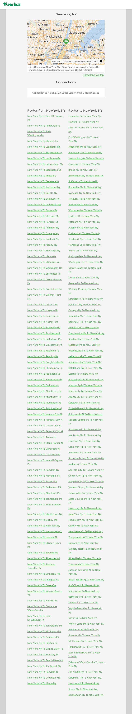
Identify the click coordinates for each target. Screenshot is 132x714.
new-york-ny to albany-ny (42, 245)
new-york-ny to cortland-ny (43, 239)
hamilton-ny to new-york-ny (84, 441)
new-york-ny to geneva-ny (42, 304)
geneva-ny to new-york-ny (83, 283)
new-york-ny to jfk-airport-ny (44, 666)
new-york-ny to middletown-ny (44, 514)
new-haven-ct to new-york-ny (85, 531)
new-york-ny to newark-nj (42, 537)
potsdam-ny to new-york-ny (84, 222)
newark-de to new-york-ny (83, 327)
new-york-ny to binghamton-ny (44, 152)
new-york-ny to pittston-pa (42, 643)
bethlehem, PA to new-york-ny (85, 368)
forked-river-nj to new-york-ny (86, 408)
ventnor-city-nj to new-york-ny (85, 487)
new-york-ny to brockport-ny (43, 250)
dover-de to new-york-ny (82, 618)
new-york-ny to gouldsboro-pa (44, 289)
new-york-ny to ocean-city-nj (44, 425)
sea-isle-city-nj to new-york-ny (86, 470)
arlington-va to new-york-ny (84, 591)
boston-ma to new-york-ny (83, 204)
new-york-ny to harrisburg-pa (44, 158)
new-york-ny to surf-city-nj (42, 654)
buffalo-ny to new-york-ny (83, 181)
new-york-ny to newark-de (42, 322)
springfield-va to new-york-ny (85, 256)
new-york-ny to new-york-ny (43, 525)
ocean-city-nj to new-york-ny (85, 475)
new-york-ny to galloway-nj (43, 385)
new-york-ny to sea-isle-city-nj (45, 431)
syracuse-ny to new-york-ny (84, 193)
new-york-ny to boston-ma (42, 210)
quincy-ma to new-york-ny (83, 525)
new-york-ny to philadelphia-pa (44, 368)
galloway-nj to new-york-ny (84, 402)
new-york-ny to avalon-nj (41, 437)
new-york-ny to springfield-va (44, 273)
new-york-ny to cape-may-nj (43, 454)
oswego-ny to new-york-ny (84, 310)
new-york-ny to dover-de (41, 585)
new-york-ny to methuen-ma (43, 216)
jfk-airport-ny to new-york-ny (85, 672)
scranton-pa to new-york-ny (84, 635)
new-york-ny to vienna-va (41, 256)
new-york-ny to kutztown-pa (43, 350)
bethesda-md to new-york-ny (84, 597)
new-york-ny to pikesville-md (43, 558)
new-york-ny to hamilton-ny (43, 470)
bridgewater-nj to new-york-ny (85, 537)
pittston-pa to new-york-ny (83, 629)
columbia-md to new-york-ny (84, 677)
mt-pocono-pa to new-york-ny (85, 641)
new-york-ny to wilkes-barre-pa (45, 649)
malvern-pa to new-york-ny (83, 122)
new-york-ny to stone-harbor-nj (45, 443)
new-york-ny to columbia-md (43, 677)
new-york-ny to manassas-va (43, 262)
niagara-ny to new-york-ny (83, 277)
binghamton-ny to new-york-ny (86, 175)
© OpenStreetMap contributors (85, 61)
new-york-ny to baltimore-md (43, 327)
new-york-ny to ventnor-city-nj (44, 414)
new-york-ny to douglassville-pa (45, 362)
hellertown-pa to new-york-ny (85, 356)
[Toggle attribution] (101, 61)
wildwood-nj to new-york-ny (84, 452)
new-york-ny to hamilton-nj (42, 672)
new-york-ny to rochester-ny (43, 187)
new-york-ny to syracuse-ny (43, 198)
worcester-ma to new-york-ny (85, 210)
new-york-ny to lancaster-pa (43, 146)
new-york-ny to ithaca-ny (41, 175)
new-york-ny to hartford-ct (42, 222)
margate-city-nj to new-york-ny (86, 481)
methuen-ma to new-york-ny (84, 198)
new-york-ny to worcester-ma (44, 204)
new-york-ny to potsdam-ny (43, 227)
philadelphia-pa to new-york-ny (86, 379)
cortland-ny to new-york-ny (84, 233)
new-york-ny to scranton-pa (43, 637)
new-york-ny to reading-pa (42, 356)
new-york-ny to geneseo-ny (43, 181)
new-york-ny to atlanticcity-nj (44, 391)
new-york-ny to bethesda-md (43, 574)
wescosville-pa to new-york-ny (85, 350)
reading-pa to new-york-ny (83, 339)
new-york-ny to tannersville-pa (44, 499)
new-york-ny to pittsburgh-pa (43, 125)
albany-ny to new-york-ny (83, 227)
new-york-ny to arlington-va (43, 579)
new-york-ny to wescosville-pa (44, 345)
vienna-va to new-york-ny (82, 250)
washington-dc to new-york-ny (85, 262)
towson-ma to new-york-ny (83, 564)
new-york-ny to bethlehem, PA (44, 487)
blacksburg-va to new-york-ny (85, 152)
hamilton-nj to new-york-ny (83, 683)
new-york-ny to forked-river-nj (44, 379)
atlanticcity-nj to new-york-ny (85, 385)
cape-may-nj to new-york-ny (84, 447)
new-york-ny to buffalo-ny (42, 193)
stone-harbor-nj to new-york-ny (86, 458)
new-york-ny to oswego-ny (43, 233)
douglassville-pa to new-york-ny (86, 333)
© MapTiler (66, 61)
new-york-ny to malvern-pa (42, 141)
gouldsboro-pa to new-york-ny (85, 299)
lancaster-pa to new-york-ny (84, 116)
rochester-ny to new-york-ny (84, 187)
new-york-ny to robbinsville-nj (44, 408)
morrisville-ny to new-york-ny (84, 435)
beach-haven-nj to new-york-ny (86, 579)
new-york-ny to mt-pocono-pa (44, 631)
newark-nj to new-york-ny (83, 543)
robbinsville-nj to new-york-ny (85, 414)
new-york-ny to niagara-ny (42, 310)
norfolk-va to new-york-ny (83, 602)
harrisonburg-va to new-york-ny (86, 158)
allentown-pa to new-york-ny (84, 362)
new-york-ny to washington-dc (44, 268)
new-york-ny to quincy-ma (42, 520)
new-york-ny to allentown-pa (43, 493)
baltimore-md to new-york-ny (84, 322)
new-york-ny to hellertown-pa (44, 339)
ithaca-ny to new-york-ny (82, 170)
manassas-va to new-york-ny (84, 245)
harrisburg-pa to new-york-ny (85, 508)
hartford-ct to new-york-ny (83, 216)
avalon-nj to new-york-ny (82, 464)
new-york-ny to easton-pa (42, 481)
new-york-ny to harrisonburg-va (45, 164)
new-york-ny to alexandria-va (43, 373)
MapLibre (56, 61)
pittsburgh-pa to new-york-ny (84, 146)
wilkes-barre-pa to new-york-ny (86, 623)
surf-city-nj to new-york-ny (83, 585)
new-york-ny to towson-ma (42, 552)
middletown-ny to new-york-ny (85, 520)
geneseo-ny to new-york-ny (84, 164)
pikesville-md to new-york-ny (84, 558)
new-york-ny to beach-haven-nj (45, 660)
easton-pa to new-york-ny (83, 373)
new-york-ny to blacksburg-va (44, 170)
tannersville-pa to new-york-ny (85, 493)
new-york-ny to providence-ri (43, 333)
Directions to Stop (93, 75)
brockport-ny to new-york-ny (84, 239)
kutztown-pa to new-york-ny (84, 345)
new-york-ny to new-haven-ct (44, 531)
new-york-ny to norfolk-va (42, 600)
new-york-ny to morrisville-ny (43, 475)
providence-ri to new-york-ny (84, 429)
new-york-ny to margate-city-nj (45, 420)
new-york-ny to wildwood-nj (43, 448)
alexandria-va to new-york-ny (84, 316)
